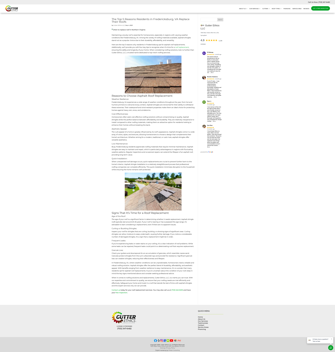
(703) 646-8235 (177, 290)
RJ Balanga (210, 52)
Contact (201, 325)
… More (211, 72)
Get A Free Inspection (320, 8)
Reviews (306, 8)
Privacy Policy (170, 348)
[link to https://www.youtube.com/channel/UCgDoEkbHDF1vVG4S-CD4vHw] (171, 341)
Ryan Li (209, 101)
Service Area (297, 8)
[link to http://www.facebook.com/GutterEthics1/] (155, 342)
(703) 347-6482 (324, 2)
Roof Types (276, 8)
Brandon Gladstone (212, 76)
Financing (287, 8)
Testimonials (203, 323)
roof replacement (182, 47)
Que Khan (210, 125)
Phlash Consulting (174, 350)
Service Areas (203, 327)
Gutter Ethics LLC (119, 25)
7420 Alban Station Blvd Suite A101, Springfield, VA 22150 (167, 346)
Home (200, 317)
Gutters (265, 8)
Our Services (254, 8)
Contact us (116, 290)
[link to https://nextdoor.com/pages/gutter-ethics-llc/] (168, 341)
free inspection (121, 293)
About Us (242, 8)
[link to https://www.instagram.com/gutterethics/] (161, 341)
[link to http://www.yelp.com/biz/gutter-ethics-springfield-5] (159, 341)
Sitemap (162, 348)
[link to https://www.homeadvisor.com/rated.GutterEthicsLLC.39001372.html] (175, 341)
